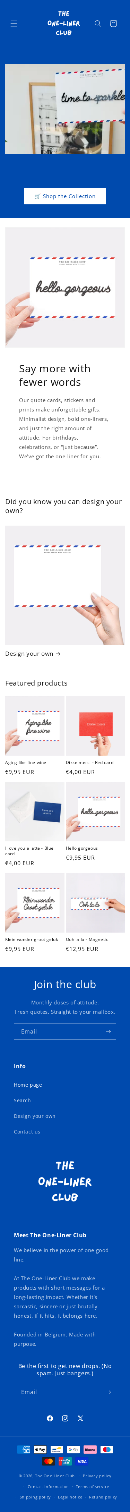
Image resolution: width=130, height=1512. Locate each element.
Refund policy (103, 1497)
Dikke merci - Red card (90, 762)
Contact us (27, 1131)
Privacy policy (97, 1475)
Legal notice (70, 1497)
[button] (13, 23)
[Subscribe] (108, 1031)
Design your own (29, 653)
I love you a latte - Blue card (29, 851)
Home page (28, 1084)
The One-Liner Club (55, 1475)
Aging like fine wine (25, 762)
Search (22, 1100)
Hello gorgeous (82, 848)
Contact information (48, 1486)
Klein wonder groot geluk (31, 939)
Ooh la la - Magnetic (87, 939)
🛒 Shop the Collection (65, 196)
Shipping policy (35, 1497)
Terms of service (92, 1486)
